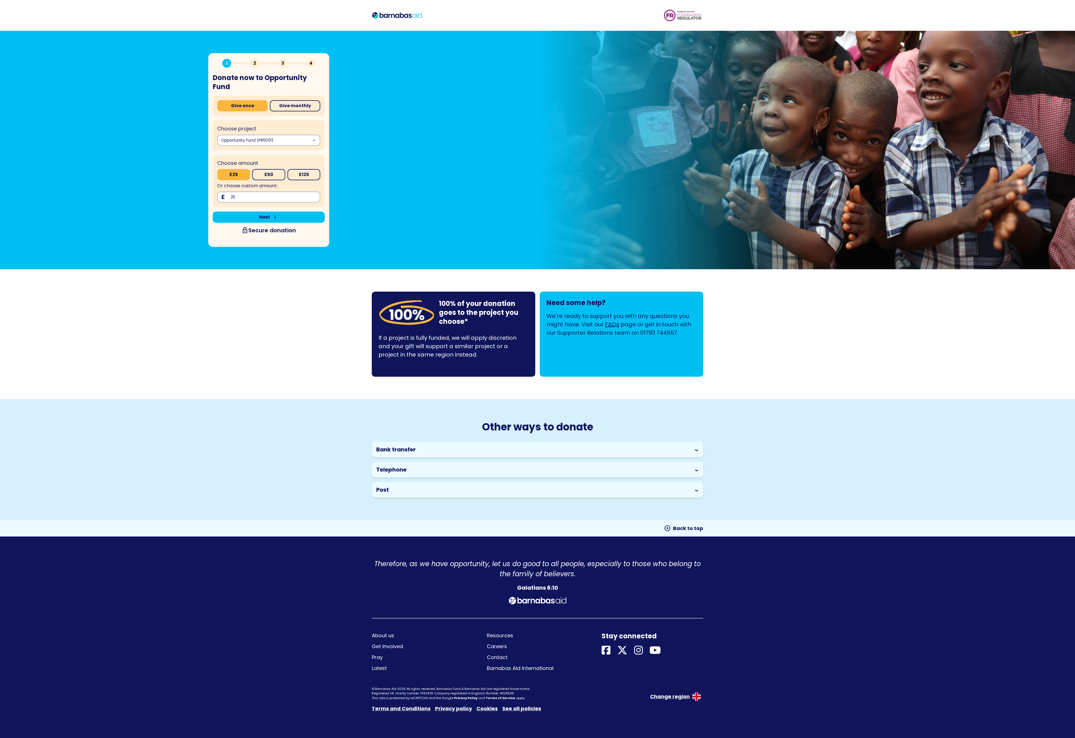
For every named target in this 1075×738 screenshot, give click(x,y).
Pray (377, 657)
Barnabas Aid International (520, 668)
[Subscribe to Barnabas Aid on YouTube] (655, 650)
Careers (497, 646)
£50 (268, 174)
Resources (500, 635)
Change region (670, 696)
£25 (233, 174)
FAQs (612, 324)
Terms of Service (500, 698)
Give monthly (295, 105)
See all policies (521, 708)
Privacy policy (453, 708)
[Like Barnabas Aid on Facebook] (606, 650)
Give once (242, 105)
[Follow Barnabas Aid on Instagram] (638, 650)
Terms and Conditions (401, 708)
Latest (379, 668)
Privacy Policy (466, 698)
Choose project (236, 128)
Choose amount (237, 163)
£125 (304, 174)
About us (383, 635)
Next (269, 217)
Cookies (487, 708)
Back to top (683, 528)
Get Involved (387, 646)
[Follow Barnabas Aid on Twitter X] (622, 650)
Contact (497, 657)
